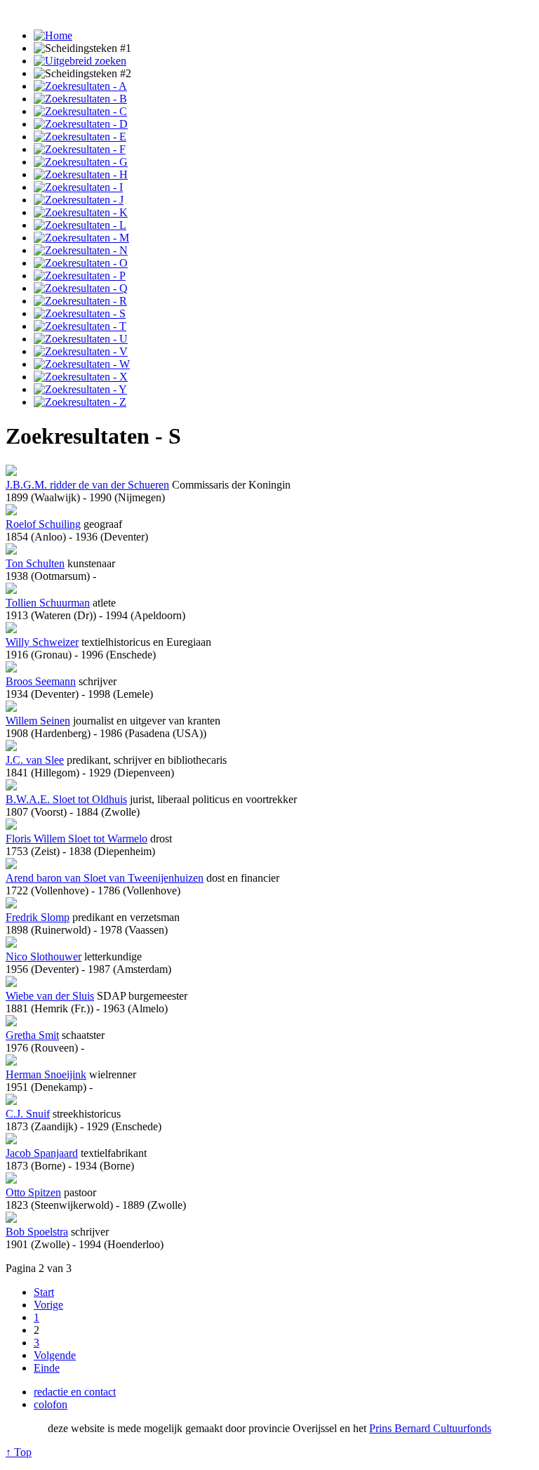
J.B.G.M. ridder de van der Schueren (87, 485)
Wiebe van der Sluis (50, 996)
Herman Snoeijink (46, 1074)
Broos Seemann (41, 681)
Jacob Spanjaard (42, 1153)
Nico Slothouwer (43, 956)
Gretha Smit (32, 1035)
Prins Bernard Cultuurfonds (430, 1428)
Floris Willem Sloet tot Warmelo (76, 839)
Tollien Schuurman (48, 603)
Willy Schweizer (42, 642)
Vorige (48, 1305)
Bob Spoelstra (37, 1232)
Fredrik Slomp (37, 917)
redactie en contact (75, 1392)
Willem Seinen (38, 721)
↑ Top (19, 1452)
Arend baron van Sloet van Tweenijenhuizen (105, 878)
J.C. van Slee (35, 760)
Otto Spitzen (33, 1192)
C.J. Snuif (28, 1114)
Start (44, 1292)
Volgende (55, 1355)
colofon (50, 1404)
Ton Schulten (35, 563)
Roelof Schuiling (43, 524)
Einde (47, 1368)
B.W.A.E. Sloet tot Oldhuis (66, 799)
